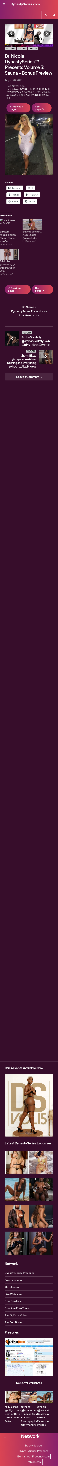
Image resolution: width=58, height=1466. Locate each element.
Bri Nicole (29, 307)
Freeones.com (14, 1279)
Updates (33, 48)
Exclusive (10, 48)
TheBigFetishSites (16, 1314)
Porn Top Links (13, 1300)
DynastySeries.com (25, 4)
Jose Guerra (29, 315)
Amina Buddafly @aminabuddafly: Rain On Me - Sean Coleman (36, 340)
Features (22, 48)
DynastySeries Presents (29, 311)
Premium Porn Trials (17, 1307)
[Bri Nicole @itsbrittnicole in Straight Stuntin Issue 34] (9, 224)
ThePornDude (13, 1322)
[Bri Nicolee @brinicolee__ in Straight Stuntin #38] (9, 254)
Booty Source (33, 1445)
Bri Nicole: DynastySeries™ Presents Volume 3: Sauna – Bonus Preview (28, 64)
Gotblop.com (13, 1286)
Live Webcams (13, 1293)
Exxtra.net (23, 1456)
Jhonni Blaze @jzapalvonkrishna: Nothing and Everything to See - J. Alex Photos (21, 361)
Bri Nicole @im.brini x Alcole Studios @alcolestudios (32, 234)
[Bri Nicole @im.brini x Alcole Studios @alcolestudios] (32, 224)
